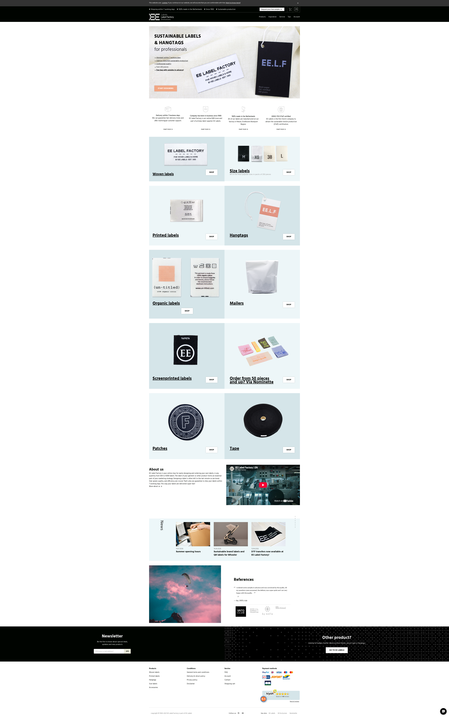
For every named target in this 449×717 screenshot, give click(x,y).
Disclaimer (191, 683)
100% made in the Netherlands (190, 9)
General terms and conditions (198, 672)
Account (297, 16)
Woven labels (163, 174)
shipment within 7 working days (168, 57)
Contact (227, 680)
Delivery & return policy (196, 676)
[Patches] (186, 421)
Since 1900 (210, 9)
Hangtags (239, 235)
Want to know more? (233, 3)
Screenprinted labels (172, 378)
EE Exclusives (282, 713)
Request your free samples (270, 9)
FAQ (226, 672)
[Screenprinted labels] (186, 351)
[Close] (298, 3)
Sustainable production (226, 9)
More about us (155, 486)
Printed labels (166, 235)
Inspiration (272, 16)
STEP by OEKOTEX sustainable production (172, 60)
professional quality (163, 63)
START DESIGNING (165, 88)
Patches (160, 448)
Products (262, 16)
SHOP (211, 172)
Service (282, 16)
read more (167, 129)
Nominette (293, 713)
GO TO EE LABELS (336, 650)
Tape (234, 448)
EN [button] (296, 9)
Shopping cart (229, 683)
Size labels (240, 171)
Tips (289, 16)
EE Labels (272, 713)
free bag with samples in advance (169, 70)
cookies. (165, 3)
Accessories (153, 687)
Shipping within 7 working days (163, 9)
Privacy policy (192, 680)
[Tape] (263, 421)
